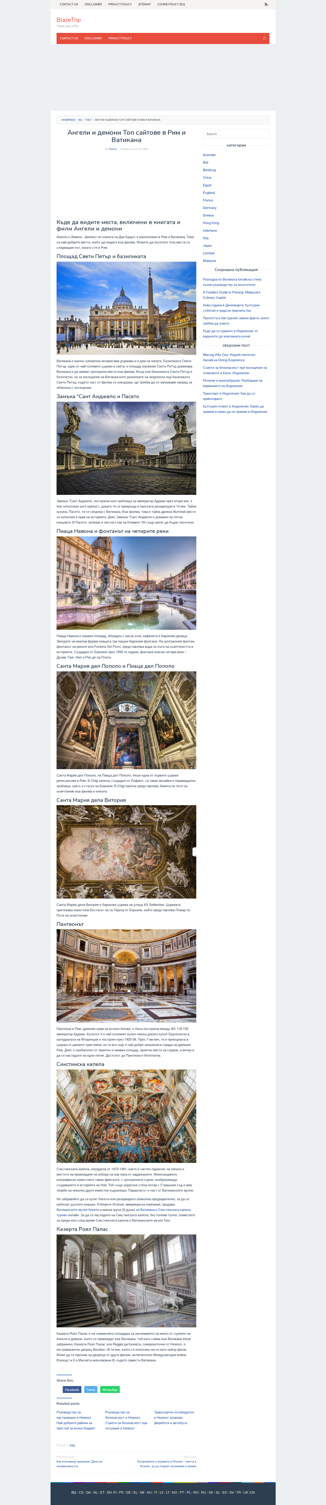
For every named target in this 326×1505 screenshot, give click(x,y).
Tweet (90, 1389)
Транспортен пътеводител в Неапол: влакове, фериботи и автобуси (174, 1417)
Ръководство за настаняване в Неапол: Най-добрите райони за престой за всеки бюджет (76, 1420)
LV (161, 1492)
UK (246, 1492)
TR (238, 1492)
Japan (207, 245)
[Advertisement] (163, 77)
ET (102, 1492)
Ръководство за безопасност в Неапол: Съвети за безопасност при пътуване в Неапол (126, 1420)
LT (167, 1492)
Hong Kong (211, 222)
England (209, 192)
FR (121, 1492)
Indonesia (210, 230)
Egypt (207, 185)
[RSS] (266, 4)
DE (128, 1492)
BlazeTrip (69, 20)
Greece (208, 215)
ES (224, 1492)
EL (135, 1492)
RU (203, 1492)
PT (182, 1492)
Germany (210, 207)
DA (88, 1492)
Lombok (209, 253)
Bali (205, 162)
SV (232, 1492)
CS (81, 1492)
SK (211, 1492)
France (208, 200)
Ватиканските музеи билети (78, 1209)
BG (73, 1492)
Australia (209, 154)
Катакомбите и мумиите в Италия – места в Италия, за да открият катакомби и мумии (166, 1461)
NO (174, 1492)
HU (149, 1492)
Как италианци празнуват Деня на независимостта (79, 1461)
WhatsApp (110, 1389)
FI (115, 1492)
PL (189, 1492)
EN (109, 1492)
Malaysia (209, 260)
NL (95, 1492)
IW (142, 1492)
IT (155, 1492)
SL (218, 1492)
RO (195, 1492)
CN (252, 1492)
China (207, 177)
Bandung (209, 169)
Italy (72, 1445)
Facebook (72, 1389)
